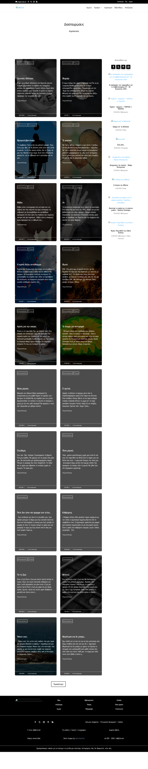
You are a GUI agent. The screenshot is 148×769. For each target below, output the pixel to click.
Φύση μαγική (36, 399)
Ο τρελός (81, 399)
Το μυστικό (81, 151)
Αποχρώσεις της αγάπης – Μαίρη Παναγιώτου (121, 166)
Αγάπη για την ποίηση (36, 337)
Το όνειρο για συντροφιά (81, 337)
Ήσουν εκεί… (36, 647)
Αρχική (89, 8)
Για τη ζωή (36, 585)
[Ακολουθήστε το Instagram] (128, 67)
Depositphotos (80, 738)
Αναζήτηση (129, 8)
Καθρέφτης (81, 523)
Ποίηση (31, 63)
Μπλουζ (81, 585)
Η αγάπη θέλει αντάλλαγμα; (36, 275)
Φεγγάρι (81, 89)
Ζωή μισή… (120, 145)
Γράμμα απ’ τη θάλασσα (121, 127)
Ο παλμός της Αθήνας (120, 185)
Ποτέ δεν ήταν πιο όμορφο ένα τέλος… (36, 523)
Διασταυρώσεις (22, 63)
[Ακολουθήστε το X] (39, 722)
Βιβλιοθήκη (118, 8)
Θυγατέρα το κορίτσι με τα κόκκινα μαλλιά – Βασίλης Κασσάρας (121, 209)
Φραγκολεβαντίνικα (36, 151)
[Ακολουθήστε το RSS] (52, 722)
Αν (81, 213)
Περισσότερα (22, 101)
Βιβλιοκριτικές (124, 112)
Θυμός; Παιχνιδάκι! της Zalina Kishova (121, 232)
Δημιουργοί (108, 8)
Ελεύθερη (36, 461)
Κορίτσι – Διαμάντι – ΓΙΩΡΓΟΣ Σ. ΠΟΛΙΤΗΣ (121, 108)
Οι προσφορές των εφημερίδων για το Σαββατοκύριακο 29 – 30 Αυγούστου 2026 (121, 87)
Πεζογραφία (32, 125)
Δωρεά (131, 1)
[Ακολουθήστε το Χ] (118, 67)
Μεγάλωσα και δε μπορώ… (81, 647)
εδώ (92, 748)
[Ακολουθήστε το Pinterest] (123, 67)
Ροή (126, 1)
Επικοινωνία (120, 1)
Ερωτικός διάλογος (36, 89)
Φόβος (36, 213)
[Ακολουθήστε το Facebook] (113, 67)
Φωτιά (81, 275)
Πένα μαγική (81, 461)
